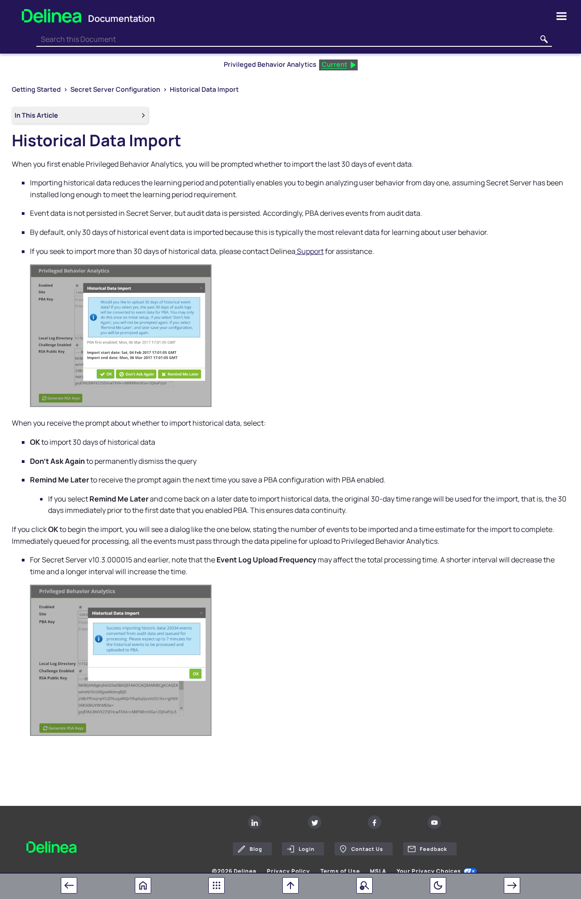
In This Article (36, 115)
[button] (544, 39)
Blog (256, 848)
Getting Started (36, 89)
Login (307, 848)
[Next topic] (512, 885)
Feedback (433, 848)
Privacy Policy (288, 871)
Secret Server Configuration (115, 89)
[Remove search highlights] (364, 885)
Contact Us (367, 848)
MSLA (378, 871)
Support (309, 251)
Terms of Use (340, 871)
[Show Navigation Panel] (561, 16)
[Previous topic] (69, 885)
